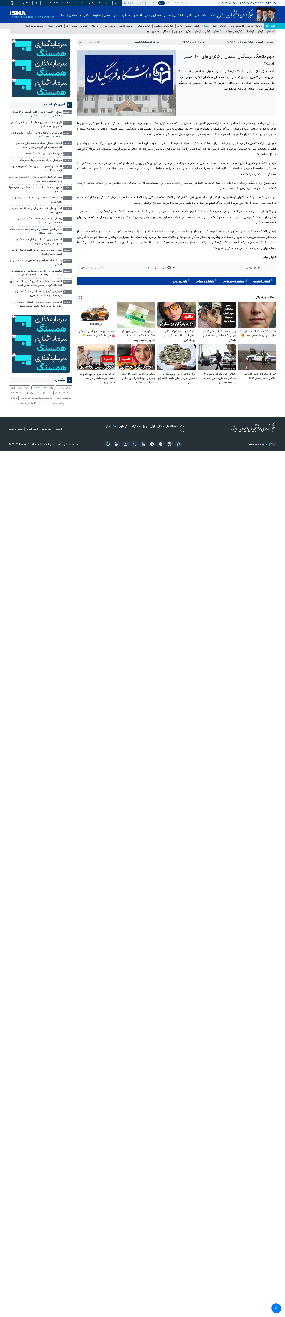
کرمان (260, 31)
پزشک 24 (47, 393)
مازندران (178, 31)
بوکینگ (14, 398)
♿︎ (276, 1308)
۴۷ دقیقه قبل (67, 133)
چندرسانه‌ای (75, 15)
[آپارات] (107, 444)
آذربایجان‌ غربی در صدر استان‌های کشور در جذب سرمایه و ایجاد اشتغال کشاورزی (36, 294)
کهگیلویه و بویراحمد (233, 31)
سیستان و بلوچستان (33, 26)
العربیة (140, 3)
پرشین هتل (58, 403)
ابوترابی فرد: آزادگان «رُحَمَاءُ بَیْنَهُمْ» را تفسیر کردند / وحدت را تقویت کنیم (36, 135)
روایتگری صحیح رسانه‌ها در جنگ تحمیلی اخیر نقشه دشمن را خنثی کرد (37, 221)
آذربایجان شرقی (254, 26)
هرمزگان (166, 31)
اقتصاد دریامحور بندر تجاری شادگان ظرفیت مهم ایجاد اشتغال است (37, 169)
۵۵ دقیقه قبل (67, 154)
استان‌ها (96, 15)
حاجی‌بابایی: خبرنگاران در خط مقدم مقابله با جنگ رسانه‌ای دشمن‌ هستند (36, 231)
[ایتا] (169, 444)
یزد (147, 31)
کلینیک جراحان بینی (26, 403)
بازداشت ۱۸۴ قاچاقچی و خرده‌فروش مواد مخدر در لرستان (36, 262)
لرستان (198, 31)
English (128, 3)
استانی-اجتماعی (261, 281)
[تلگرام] (151, 444)
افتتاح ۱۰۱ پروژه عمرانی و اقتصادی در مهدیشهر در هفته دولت (36, 200)
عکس (87, 15)
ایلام (196, 26)
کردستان (271, 31)
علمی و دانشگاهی (183, 15)
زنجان (84, 26)
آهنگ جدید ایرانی (63, 393)
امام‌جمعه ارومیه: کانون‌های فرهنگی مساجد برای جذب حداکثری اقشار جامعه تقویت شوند (37, 304)
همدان (155, 31)
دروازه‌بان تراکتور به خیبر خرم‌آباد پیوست (41, 160)
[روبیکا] (178, 444)
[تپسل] (14, 41)
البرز (215, 26)
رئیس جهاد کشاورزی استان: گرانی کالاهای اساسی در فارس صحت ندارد (36, 124)
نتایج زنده (23, 3)
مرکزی (188, 31)
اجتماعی (126, 15)
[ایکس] (134, 444)
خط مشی (47, 429)
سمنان (50, 26)
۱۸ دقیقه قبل (67, 112)
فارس (75, 26)
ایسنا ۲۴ (71, 3)
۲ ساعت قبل (68, 250)
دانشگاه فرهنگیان (205, 281)
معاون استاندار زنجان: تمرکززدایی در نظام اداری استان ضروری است (37, 252)
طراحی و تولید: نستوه (258, 444)
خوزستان (95, 26)
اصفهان (205, 26)
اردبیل (223, 26)
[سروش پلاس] (160, 444)
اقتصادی (137, 15)
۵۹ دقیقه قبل (67, 167)
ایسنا (232, 12)
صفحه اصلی (201, 15)
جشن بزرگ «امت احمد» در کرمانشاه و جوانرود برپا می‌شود (35, 189)
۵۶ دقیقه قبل (67, 160)
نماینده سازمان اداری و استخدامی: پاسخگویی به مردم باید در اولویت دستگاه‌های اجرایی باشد (36, 273)
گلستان (217, 31)
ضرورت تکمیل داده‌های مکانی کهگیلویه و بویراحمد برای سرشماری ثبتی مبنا (35, 179)
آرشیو (117, 3)
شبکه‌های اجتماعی (51, 3)
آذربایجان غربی (237, 26)
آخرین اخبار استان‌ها (54, 104)
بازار (36, 3)
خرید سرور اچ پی (32, 393)
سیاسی (167, 15)
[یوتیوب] (142, 444)
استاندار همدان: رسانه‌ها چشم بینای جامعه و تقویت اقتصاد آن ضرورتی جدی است (39, 145)
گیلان (207, 31)
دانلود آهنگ (15, 393)
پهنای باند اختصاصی (43, 388)
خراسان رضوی (109, 26)
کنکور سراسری (179, 281)
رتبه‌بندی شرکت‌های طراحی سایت (37, 398)
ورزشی (107, 15)
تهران (179, 26)
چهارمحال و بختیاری (163, 26)
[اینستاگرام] (125, 444)
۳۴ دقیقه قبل (67, 123)
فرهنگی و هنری (153, 15)
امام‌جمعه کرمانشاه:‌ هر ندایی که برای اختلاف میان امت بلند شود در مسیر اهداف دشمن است (36, 283)
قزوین (59, 26)
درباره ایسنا (105, 3)
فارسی (151, 3)
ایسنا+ (63, 15)
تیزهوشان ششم (63, 398)
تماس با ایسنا (88, 3)
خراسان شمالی (143, 26)
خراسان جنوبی (126, 26)
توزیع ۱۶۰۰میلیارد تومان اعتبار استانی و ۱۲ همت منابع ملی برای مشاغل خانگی (37, 114)
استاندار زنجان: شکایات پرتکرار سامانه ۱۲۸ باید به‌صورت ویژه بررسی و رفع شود (38, 242)
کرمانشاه (250, 31)
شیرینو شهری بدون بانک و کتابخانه (44, 154)
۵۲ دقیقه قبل (67, 143)
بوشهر (188, 26)
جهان (116, 15)
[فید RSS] (116, 444)
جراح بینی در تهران (19, 388)
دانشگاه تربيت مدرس (233, 281)
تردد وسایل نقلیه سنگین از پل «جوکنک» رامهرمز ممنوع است (37, 210)
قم (67, 26)
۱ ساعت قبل (68, 177)
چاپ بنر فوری (64, 388)
